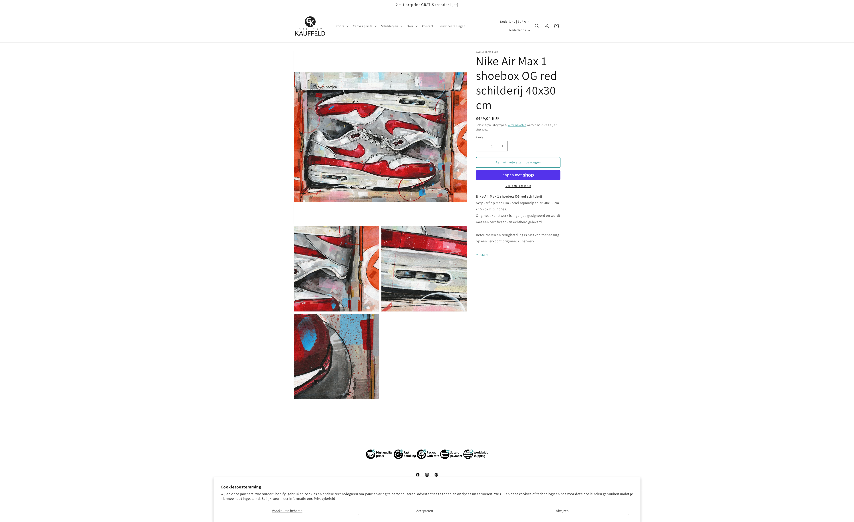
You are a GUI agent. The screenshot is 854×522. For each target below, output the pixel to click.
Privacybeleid (324, 498)
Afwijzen (562, 510)
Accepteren (424, 510)
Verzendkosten (517, 124)
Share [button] (484, 255)
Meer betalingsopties (518, 185)
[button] (341, 26)
